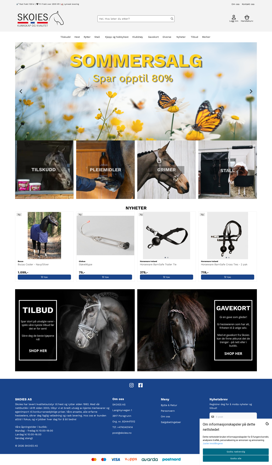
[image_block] (227, 169)
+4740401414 (125, 427)
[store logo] (41, 18)
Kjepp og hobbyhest (116, 37)
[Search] (172, 19)
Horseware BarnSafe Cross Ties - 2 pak (224, 264)
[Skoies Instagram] (131, 385)
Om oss (235, 4)
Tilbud (194, 37)
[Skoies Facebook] (140, 385)
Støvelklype (85, 264)
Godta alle (235, 458)
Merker (206, 37)
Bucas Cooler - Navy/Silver (33, 264)
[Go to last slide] (21, 91)
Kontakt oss (248, 4)
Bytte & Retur (169, 405)
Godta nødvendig (236, 451)
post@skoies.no (122, 432)
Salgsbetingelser (171, 422)
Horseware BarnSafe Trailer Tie (158, 264)
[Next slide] (250, 91)
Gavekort (153, 37)
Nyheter (181, 37)
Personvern (168, 410)
